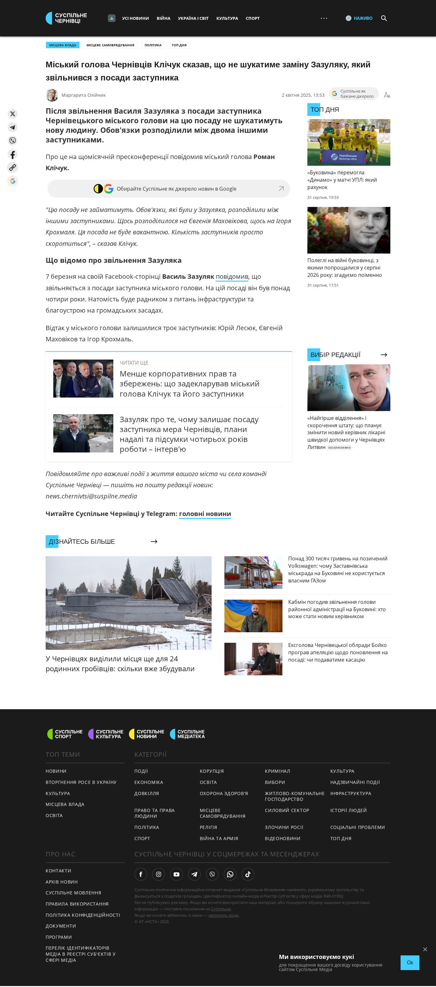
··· (324, 18)
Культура (227, 18)
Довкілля (146, 793)
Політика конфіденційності (83, 915)
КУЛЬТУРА (58, 793)
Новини (56, 771)
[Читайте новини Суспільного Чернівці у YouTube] (176, 874)
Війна (163, 18)
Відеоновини (283, 838)
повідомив (232, 276)
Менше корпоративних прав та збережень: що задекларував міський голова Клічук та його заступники (189, 383)
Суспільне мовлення (73, 893)
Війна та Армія (219, 838)
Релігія (208, 827)
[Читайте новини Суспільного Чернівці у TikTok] (248, 874)
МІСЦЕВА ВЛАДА (62, 45)
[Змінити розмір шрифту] (387, 95)
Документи (61, 926)
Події (141, 771)
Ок (410, 962)
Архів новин (62, 882)
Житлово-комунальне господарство (295, 796)
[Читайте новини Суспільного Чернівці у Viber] (212, 874)
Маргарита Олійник (84, 95)
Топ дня (179, 45)
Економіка (148, 782)
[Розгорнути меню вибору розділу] (112, 18)
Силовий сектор (287, 810)
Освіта (208, 782)
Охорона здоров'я (224, 793)
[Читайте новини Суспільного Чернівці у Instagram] (158, 874)
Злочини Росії (284, 827)
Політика (153, 45)
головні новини (205, 513)
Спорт (253, 18)
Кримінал (277, 771)
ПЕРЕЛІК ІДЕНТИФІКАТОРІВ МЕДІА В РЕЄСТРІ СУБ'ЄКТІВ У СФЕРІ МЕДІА (81, 954)
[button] (12, 113)
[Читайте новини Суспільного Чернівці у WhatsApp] (230, 874)
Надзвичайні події (355, 782)
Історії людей (348, 810)
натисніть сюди (223, 915)
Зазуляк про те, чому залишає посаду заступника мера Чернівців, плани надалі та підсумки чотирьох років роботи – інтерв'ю (189, 434)
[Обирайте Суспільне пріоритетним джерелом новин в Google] (12, 180)
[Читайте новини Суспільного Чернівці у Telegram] (194, 874)
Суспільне (221, 909)
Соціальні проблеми (358, 827)
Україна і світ (193, 18)
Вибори (275, 782)
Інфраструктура (351, 793)
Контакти (58, 871)
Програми (59, 937)
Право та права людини (154, 813)
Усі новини (135, 18)
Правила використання (77, 904)
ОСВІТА (54, 815)
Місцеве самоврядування (110, 45)
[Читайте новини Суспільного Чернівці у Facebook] (140, 874)
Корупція (212, 771)
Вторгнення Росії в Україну (81, 782)
